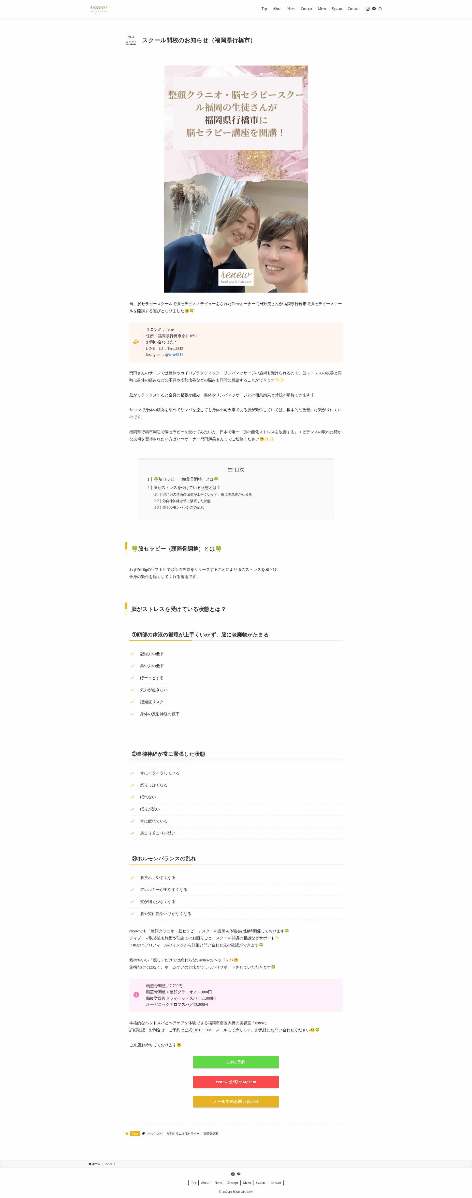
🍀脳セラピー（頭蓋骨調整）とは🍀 (186, 479)
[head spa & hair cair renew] (98, 9)
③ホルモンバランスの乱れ (183, 507)
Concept (232, 1183)
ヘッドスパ (155, 1133)
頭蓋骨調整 (211, 1133)
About (205, 1183)
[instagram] (367, 8)
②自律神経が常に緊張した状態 (186, 501)
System (261, 1183)
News (135, 1133)
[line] (373, 8)
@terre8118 (174, 354)
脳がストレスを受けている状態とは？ (187, 487)
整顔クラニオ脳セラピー (183, 1133)
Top (193, 1183)
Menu (247, 1183)
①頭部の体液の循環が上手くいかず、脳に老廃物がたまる (207, 494)
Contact (276, 1183)
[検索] (380, 8)
